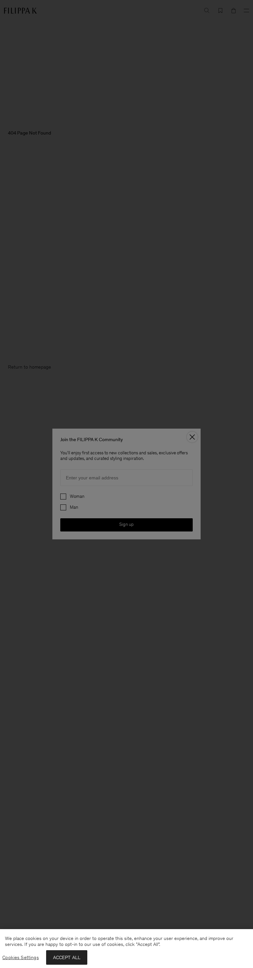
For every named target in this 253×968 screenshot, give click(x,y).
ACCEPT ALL (67, 957)
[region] (126, 948)
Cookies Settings (20, 957)
